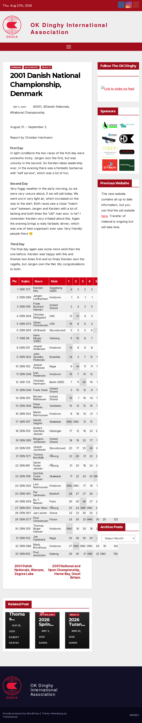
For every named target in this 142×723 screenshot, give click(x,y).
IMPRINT (134, 715)
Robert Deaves (14, 640)
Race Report (31, 67)
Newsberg (57, 713)
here (104, 216)
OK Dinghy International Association (69, 28)
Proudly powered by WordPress (21, 713)
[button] (130, 46)
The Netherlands (47, 614)
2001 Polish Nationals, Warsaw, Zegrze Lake (29, 570)
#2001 (37, 106)
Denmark (16, 67)
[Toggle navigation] (68, 47)
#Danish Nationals (56, 106)
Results (46, 67)
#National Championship (27, 112)
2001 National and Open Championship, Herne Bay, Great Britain (64, 571)
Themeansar (10, 716)
